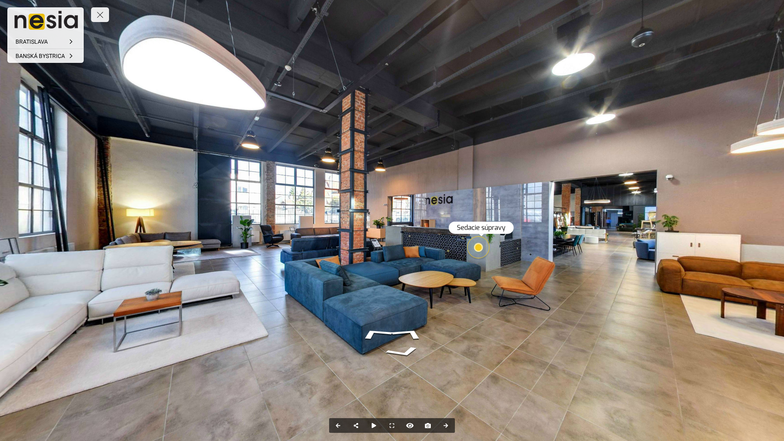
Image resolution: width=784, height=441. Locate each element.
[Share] (356, 425)
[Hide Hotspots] (410, 425)
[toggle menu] (100, 14)
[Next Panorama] (446, 425)
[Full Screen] (392, 425)
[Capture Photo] (428, 425)
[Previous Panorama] (338, 425)
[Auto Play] (374, 425)
